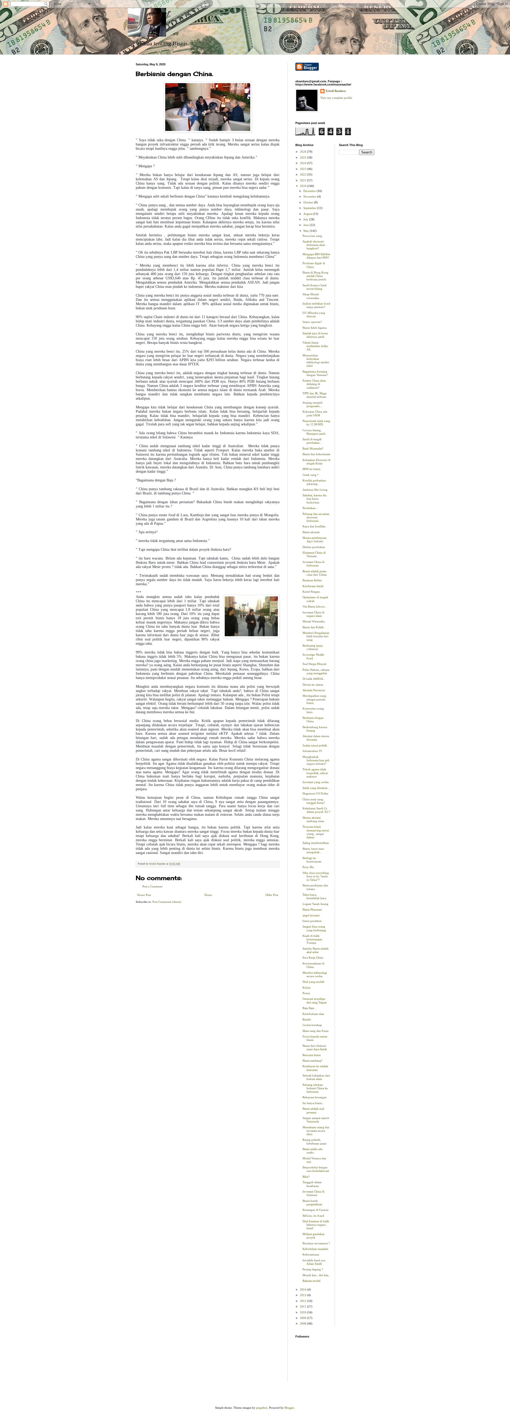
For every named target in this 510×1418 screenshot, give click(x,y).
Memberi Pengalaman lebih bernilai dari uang (316, 636)
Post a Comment (152, 886)
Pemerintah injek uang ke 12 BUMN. (316, 422)
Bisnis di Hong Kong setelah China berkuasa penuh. (315, 276)
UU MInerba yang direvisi (314, 314)
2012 (303, 1300)
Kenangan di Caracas (315, 1209)
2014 (303, 1289)
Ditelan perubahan (314, 547)
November (310, 196)
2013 (303, 1295)
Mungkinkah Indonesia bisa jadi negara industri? (316, 760)
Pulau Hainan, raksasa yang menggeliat (316, 671)
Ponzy (306, 993)
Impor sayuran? (312, 321)
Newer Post (144, 894)
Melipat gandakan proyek (314, 1235)
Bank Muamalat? (313, 448)
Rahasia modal (311, 1280)
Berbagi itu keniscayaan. (312, 859)
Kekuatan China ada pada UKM (315, 413)
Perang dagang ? (313, 1269)
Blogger (289, 1407)
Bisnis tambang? (312, 1060)
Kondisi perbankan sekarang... (314, 482)
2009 (303, 1317)
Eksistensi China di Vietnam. (314, 554)
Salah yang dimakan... (316, 787)
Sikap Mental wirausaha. (311, 296)
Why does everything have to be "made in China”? (316, 876)
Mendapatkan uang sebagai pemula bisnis (314, 699)
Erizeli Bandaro (336, 90)
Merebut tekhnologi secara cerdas (315, 974)
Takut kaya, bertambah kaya (314, 896)
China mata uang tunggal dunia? (314, 801)
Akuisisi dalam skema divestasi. (316, 737)
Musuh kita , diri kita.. (316, 1275)
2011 (303, 1306)
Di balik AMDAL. (314, 678)
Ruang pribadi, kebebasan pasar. (315, 1141)
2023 (303, 168)
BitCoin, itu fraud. (314, 1215)
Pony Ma (308, 867)
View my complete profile (336, 97)
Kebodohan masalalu (315, 1248)
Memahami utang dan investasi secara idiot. (316, 1131)
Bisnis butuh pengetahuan (312, 1202)
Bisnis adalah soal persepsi (313, 1110)
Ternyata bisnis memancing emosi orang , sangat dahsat (316, 832)
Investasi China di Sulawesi (313, 1193)
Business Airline (312, 580)
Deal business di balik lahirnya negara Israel (316, 1225)
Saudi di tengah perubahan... (312, 441)
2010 (303, 1312)
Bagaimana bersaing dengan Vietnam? (315, 373)
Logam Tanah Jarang (315, 904)
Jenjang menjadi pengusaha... (312, 404)
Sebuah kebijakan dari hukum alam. (316, 1077)
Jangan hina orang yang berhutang (314, 928)
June (306, 225)
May (306, 230)
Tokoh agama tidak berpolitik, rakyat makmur (315, 773)
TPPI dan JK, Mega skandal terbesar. (315, 395)
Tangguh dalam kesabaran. (312, 1184)
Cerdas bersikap (312, 1025)
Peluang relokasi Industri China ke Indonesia (315, 1088)
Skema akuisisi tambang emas (313, 819)
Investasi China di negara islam (313, 614)
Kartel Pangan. (312, 591)
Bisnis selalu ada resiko (312, 1150)
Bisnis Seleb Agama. (315, 327)
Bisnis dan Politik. (314, 627)
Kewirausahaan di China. (313, 965)
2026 (303, 151)
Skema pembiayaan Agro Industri (314, 539)
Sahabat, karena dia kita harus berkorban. (314, 499)
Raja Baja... (309, 1008)
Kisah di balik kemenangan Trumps (312, 939)
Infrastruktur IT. (312, 751)
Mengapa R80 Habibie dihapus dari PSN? (316, 256)
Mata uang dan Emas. (316, 1030)
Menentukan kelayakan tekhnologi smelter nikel (316, 361)
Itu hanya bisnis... (313, 1103)
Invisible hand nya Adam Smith (314, 1262)
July (306, 219)
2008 (303, 1323)
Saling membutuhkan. (316, 842)
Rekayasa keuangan (315, 1097)
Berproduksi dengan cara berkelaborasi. (316, 1169)
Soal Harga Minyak (314, 663)
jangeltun (261, 1407)
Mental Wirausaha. (314, 621)
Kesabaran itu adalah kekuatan (315, 1068)
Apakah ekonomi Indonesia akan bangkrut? (314, 245)
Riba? (306, 1176)
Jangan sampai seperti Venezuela (316, 1119)
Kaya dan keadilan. (314, 526)
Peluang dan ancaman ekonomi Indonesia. (316, 517)
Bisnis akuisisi (311, 532)
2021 (303, 180)
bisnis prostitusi (312, 920)
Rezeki (307, 1019)
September (310, 208)
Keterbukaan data (313, 1013)
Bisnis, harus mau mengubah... (313, 850)
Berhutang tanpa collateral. (313, 647)
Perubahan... (310, 508)
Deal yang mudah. (314, 981)
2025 (303, 157)
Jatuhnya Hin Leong (315, 489)
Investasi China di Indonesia (313, 563)
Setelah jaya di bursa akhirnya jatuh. (315, 335)
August (308, 213)
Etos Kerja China (313, 957)
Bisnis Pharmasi (312, 909)
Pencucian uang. (313, 235)
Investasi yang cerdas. (316, 782)
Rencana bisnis (312, 1055)
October (308, 202)
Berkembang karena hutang (315, 728)
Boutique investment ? (316, 1243)
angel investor (311, 915)
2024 (303, 163)
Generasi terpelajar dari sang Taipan (315, 1000)
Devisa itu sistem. (313, 684)
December (310, 191)
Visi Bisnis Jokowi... (315, 606)
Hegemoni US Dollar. (316, 793)
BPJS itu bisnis (311, 469)
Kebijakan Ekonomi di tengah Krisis (316, 461)
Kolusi (307, 987)
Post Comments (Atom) (166, 901)
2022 (303, 174)
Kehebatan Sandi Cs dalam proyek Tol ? (316, 810)
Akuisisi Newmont (314, 690)
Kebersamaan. (311, 1254)
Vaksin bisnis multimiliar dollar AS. (315, 346)
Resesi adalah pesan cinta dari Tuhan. (315, 573)
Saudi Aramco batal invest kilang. (314, 287)
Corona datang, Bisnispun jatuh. (314, 432)
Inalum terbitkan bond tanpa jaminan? (316, 305)
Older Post (271, 894)
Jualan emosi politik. (315, 745)
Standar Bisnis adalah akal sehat (316, 950)
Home (208, 894)
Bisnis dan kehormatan (316, 454)
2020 (303, 185)
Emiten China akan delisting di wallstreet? (314, 384)
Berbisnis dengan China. (313, 719)
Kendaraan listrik (313, 586)
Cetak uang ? (310, 474)
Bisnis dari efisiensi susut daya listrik (315, 1047)
